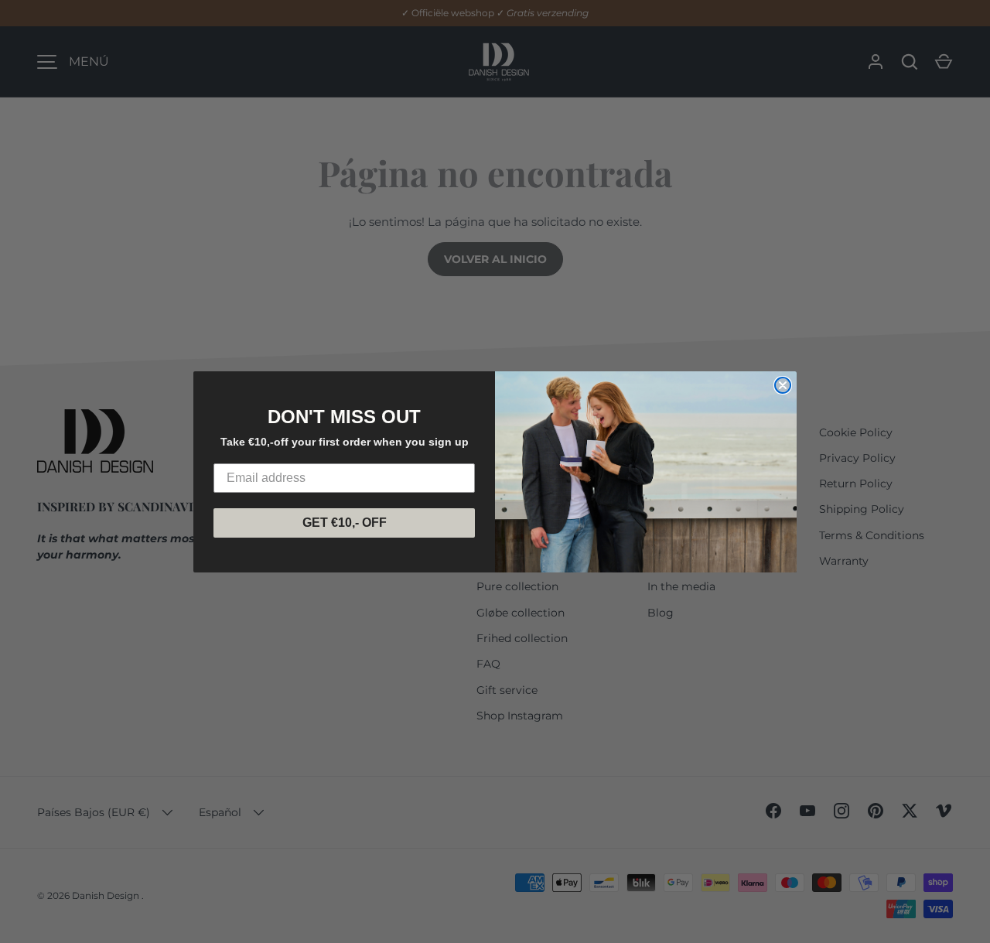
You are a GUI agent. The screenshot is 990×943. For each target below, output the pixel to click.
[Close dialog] (782, 385)
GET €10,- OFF (344, 522)
